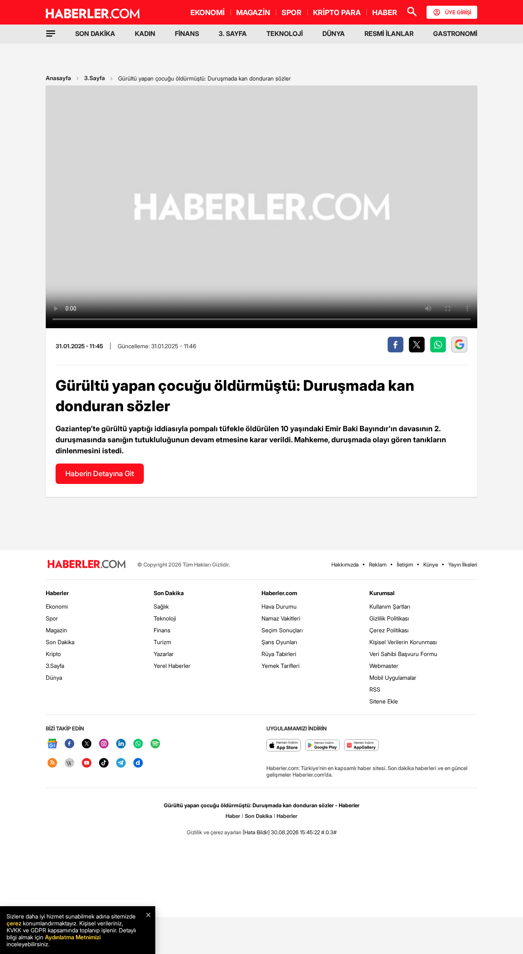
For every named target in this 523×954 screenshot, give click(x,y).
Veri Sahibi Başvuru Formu (403, 653)
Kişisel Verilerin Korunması (403, 641)
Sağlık (161, 606)
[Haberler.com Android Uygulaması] (322, 746)
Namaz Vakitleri (281, 618)
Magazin (56, 630)
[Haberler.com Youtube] (86, 763)
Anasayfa (58, 77)
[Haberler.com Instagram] (103, 744)
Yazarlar (164, 653)
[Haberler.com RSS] (52, 763)
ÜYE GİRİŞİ (458, 12)
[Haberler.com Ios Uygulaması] (283, 746)
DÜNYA (333, 33)
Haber (233, 816)
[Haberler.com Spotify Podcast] (155, 744)
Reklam (378, 564)
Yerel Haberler (172, 665)
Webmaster (383, 665)
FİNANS (187, 33)
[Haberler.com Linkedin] (120, 744)
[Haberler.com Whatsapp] (138, 744)
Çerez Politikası (389, 630)
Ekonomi (57, 606)
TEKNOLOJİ (284, 33)
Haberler (57, 592)
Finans (162, 630)
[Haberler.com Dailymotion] (138, 763)
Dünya (54, 677)
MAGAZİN (253, 12)
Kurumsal (382, 592)
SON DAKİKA (95, 33)
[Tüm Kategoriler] (51, 33)
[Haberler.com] (86, 564)
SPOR (292, 12)
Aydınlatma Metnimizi (73, 937)
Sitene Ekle (383, 701)
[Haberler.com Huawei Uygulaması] (361, 746)
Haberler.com (279, 592)
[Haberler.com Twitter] (86, 744)
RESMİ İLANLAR (388, 33)
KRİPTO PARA (337, 12)
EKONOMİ (207, 12)
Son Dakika (60, 641)
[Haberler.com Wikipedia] (69, 763)
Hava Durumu (279, 606)
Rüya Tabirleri (279, 653)
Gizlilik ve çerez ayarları (214, 832)
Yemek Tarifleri (280, 665)
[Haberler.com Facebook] (69, 744)
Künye (430, 564)
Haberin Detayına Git (99, 473)
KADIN (145, 33)
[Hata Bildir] (256, 832)
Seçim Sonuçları (282, 630)
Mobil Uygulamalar (392, 677)
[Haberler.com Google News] (52, 744)
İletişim (405, 564)
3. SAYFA (233, 33)
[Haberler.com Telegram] (120, 763)
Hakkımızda (345, 564)
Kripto (53, 653)
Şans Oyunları (279, 641)
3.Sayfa (94, 77)
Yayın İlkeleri (462, 564)
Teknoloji (165, 618)
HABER (384, 12)
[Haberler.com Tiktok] (103, 763)
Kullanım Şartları (389, 606)
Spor (52, 618)
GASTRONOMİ (455, 33)
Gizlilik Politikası (389, 618)
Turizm (162, 641)
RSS (374, 689)
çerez (14, 923)
